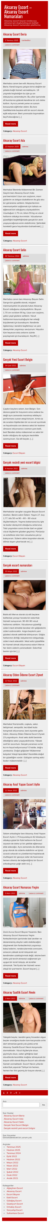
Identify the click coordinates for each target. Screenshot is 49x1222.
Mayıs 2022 (12, 1162)
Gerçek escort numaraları (17, 565)
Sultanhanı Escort (15, 1213)
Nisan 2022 (12, 1165)
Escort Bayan (19, 453)
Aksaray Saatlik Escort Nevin (19, 992)
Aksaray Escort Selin (14, 249)
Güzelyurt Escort (15, 1203)
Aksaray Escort (20, 131)
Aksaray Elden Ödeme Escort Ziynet (23, 674)
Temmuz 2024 (14, 1153)
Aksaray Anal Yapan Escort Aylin (21, 784)
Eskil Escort (12, 1197)
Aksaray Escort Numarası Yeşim (21, 887)
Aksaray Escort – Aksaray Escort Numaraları (18, 11)
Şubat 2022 (12, 1172)
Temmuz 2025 (14, 1147)
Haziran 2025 (13, 1150)
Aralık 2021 (12, 1178)
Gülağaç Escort (14, 1200)
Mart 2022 (12, 1168)
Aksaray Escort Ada (14, 140)
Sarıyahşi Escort (14, 1210)
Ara (4, 1101)
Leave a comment (12, 45)
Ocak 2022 (12, 1175)
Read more (10, 123)
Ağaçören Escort (15, 1188)
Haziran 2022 (13, 1159)
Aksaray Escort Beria (15, 34)
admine (25, 146)
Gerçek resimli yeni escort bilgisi (21, 462)
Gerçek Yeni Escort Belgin (18, 359)
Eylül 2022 (12, 1156)
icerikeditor (26, 40)
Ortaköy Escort (14, 1207)
